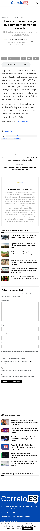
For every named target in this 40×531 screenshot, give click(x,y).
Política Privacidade (17, 516)
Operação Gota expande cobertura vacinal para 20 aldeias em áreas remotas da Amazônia (24, 422)
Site (2, 343)
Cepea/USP (23, 122)
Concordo (27, 528)
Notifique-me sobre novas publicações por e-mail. (18, 376)
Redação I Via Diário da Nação (18, 39)
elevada (28, 136)
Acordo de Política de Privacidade (13, 359)
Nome (4, 325)
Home (3, 17)
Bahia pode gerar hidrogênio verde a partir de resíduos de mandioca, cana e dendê (24, 254)
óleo (34, 136)
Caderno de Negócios (12, 17)
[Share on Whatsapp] (17, 58)
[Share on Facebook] (4, 58)
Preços (4, 138)
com (13, 136)
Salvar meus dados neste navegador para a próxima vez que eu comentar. (20, 353)
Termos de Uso (5, 516)
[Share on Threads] (29, 58)
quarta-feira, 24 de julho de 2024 (17, 42)
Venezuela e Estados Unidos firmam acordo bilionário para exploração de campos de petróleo (23, 447)
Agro (21, 17)
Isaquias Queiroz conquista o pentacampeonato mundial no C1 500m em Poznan (24, 455)
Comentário (5, 300)
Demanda (20, 136)
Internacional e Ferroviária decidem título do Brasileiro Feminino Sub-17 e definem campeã (24, 430)
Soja (10, 138)
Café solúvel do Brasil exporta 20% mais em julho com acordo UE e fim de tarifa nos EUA (24, 237)
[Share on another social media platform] (36, 58)
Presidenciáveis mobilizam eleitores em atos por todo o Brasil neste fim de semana (24, 463)
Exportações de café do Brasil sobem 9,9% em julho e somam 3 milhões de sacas (23, 246)
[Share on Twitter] (11, 58)
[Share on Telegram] (23, 58)
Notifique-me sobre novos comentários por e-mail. (18, 370)
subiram (17, 138)
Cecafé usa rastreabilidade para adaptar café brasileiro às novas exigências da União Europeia (24, 270)
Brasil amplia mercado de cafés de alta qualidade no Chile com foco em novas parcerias (24, 262)
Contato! (27, 516)
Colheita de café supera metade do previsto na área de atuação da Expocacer (25, 278)
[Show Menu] (2, 3)
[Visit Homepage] (19, 3)
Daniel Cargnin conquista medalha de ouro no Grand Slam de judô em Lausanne (23, 439)
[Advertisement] (20, 10)
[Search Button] (37, 3)
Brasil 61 (8, 131)
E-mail (4, 334)
